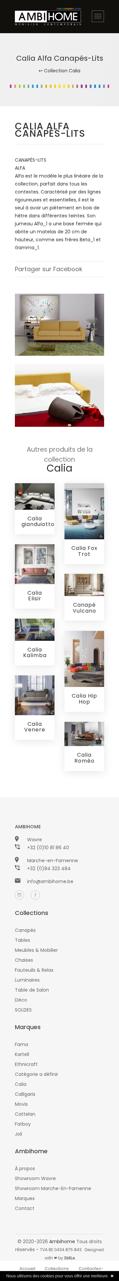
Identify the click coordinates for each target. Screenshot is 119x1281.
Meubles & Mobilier (36, 950)
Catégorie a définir (36, 1074)
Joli (18, 1134)
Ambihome (62, 1241)
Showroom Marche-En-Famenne (53, 1188)
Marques (25, 1198)
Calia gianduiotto (38, 521)
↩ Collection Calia (59, 70)
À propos (25, 1168)
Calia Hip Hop (84, 699)
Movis (21, 1104)
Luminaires (27, 980)
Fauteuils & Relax (34, 970)
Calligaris (25, 1094)
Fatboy (23, 1124)
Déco (21, 1000)
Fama (21, 1044)
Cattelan (25, 1114)
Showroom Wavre (35, 1178)
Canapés (25, 930)
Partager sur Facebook (48, 269)
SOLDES (23, 1010)
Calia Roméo (84, 758)
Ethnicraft (26, 1064)
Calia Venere (34, 727)
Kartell (22, 1054)
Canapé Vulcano (84, 608)
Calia (20, 1084)
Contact (24, 1208)
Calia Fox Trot (84, 551)
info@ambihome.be (50, 881)
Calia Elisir (34, 596)
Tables (22, 940)
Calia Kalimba (35, 652)
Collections (57, 1268)
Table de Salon (32, 990)
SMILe (69, 1258)
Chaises (24, 960)
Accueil (27, 1268)
